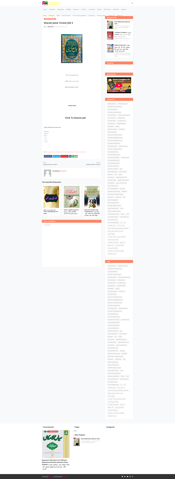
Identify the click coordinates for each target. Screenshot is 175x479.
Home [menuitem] (45, 9)
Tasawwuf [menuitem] (91, 9)
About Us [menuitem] (120, 15)
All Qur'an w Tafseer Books (115, 135)
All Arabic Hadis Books (124, 115)
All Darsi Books (112, 118)
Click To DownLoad (75, 117)
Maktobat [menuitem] (116, 9)
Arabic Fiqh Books (112, 171)
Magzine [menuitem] (123, 9)
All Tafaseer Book (112, 146)
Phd (124, 197)
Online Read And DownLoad (52, 127)
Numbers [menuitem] (76, 9)
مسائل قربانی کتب (119, 245)
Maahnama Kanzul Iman (114, 191)
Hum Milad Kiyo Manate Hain (122, 23)
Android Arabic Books (113, 157)
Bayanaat (110, 174)
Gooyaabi (65, 476)
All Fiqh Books (60, 152)
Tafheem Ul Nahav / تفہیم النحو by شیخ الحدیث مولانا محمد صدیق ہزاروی (122, 34)
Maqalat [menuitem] (68, 9)
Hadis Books (111, 183)
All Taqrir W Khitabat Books (115, 149)
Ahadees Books (112, 104)
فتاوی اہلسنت (111, 234)
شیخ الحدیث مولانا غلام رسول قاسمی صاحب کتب (118, 228)
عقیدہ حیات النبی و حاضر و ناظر (115, 231)
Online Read (72, 105)
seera (121, 208)
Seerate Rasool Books (113, 214)
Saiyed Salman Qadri (113, 208)
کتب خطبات (110, 245)
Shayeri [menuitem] (99, 9)
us (121, 222)
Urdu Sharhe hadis (112, 220)
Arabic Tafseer (123, 171)
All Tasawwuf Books (113, 152)
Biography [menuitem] (60, 9)
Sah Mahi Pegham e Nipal (114, 205)
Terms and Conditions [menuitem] (79, 15)
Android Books (125, 157)
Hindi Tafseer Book (113, 186)
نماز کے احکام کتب (112, 253)
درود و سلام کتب (111, 225)
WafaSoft (51, 26)
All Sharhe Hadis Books (80, 152)
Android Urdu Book (113, 169)
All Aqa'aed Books (50, 152)
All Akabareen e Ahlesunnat (115, 106)
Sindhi (122, 214)
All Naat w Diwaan (112, 129)
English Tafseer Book (123, 180)
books (120, 174)
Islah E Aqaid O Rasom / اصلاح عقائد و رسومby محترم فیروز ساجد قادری (71, 211)
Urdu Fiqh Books (124, 217)
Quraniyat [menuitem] (52, 9)
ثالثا (124, 222)
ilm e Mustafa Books (113, 188)
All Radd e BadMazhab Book (115, 137)
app (121, 169)
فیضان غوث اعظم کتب (113, 242)
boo (115, 174)
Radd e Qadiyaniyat (113, 200)
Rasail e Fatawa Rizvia (113, 203)
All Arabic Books (112, 115)
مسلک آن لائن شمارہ (112, 248)
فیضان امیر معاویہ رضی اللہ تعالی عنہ (116, 236)
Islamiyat (122, 188)
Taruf (127, 214)
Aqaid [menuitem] (44, 15)
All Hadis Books (68, 152)
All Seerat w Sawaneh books (115, 140)
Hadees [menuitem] (83, 9)
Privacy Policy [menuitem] (101, 15)
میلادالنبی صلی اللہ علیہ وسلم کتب (116, 251)
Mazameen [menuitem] (107, 9)
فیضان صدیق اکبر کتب (113, 239)
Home (75, 431)
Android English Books (113, 160)
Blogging (50, 476)
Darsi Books (111, 177)
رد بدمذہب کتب (120, 225)
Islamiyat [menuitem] (51, 15)
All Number (122, 129)
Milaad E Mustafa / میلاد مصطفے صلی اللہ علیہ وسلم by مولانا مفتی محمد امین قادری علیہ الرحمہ (122, 48)
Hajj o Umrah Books (121, 183)
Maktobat (124, 191)
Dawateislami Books (121, 177)
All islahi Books (122, 121)
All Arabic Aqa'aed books (114, 112)
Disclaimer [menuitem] (92, 15)
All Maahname (111, 123)
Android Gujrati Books (113, 163)
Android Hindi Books (113, 166)
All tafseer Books (123, 146)
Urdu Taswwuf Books (113, 222)
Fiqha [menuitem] (58, 15)
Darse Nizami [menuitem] (66, 15)
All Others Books (112, 132)
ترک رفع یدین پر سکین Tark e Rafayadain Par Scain (50, 211)
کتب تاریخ (122, 242)
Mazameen (110, 197)
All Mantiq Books (121, 123)
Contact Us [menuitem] (111, 15)
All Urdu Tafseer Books (114, 154)
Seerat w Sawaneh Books (114, 211)
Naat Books (118, 197)
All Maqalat (110, 126)
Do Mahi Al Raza (112, 180)
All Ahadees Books (122, 104)
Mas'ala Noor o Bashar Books (115, 194)
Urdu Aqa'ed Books (113, 217)
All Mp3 (117, 126)
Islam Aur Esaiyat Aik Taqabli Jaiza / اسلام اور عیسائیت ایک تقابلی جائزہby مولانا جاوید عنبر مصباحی (92, 212)
